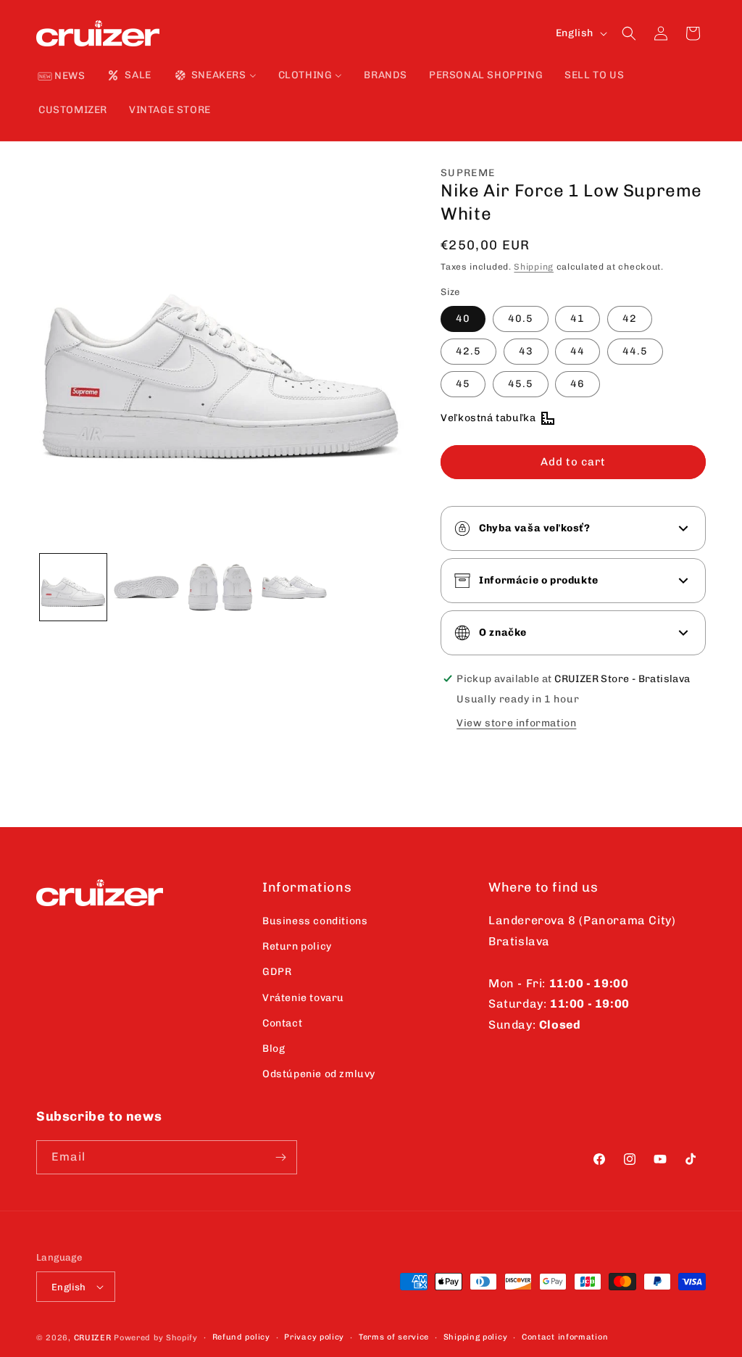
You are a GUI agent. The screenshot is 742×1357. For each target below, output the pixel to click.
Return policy (297, 946)
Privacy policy (314, 1337)
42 (629, 318)
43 (526, 351)
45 (463, 384)
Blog (273, 1048)
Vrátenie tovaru (303, 998)
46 (577, 384)
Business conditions (314, 921)
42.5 (468, 351)
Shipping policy (475, 1337)
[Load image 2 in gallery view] (147, 587)
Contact (282, 1023)
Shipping (534, 267)
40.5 (520, 318)
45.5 (520, 384)
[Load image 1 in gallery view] (73, 587)
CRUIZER (93, 1338)
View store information (516, 723)
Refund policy (241, 1337)
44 (577, 351)
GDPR (276, 972)
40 (463, 318)
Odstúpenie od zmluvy (318, 1074)
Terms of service (394, 1337)
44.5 (635, 351)
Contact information (565, 1337)
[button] (629, 33)
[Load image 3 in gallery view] (220, 587)
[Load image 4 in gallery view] (294, 587)
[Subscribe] (280, 1157)
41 (577, 318)
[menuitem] (62, 76)
